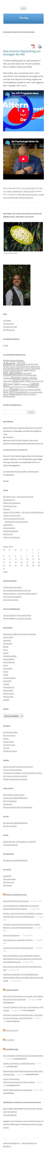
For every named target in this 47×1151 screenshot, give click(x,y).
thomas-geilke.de (9, 1115)
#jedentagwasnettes (13, 360)
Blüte (5, 368)
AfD (19, 194)
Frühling (7, 378)
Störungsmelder (9, 879)
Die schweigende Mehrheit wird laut (17, 590)
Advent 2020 (14, 363)
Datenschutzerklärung (11, 503)
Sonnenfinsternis (35, 392)
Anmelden (7, 320)
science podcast (11, 990)
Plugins (6, 738)
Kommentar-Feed (10, 327)
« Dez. (5, 571)
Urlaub (5, 394)
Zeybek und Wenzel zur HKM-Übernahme (19, 1063)
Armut (6, 366)
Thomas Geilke (8, 615)
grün (16, 381)
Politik (8, 191)
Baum (28, 366)
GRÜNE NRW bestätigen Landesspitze (17, 1090)
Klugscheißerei (8, 659)
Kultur (5, 665)
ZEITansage (7, 885)
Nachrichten (8, 525)
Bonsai (5, 646)
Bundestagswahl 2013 (15, 368)
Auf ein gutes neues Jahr (12, 587)
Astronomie (20, 366)
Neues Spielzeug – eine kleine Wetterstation (20, 593)
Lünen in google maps (11, 515)
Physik (13, 389)
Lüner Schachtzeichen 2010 (13, 518)
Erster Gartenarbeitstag (12, 596)
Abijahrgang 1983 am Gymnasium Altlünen (19, 634)
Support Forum (9, 745)
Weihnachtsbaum (30, 394)
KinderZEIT (7, 876)
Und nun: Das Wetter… (12, 537)
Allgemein (7, 640)
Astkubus (12, 367)
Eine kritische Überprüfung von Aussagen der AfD (22, 52)
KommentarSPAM (24, 615)
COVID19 (6, 370)
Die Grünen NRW (11, 1049)
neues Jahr (14, 387)
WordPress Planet (10, 751)
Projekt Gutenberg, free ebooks (15, 779)
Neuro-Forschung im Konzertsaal (16, 901)
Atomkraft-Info (9, 500)
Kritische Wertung (26, 197)
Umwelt (6, 684)
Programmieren (9, 678)
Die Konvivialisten (10, 801)
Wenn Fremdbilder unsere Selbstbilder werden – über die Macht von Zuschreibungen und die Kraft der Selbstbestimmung (22, 958)
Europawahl (26, 373)
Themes (6, 748)
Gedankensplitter (10, 656)
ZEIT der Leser (8, 882)
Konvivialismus (9, 662)
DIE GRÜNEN (12, 373)
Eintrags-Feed (8, 323)
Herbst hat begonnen (11, 935)
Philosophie (7, 668)
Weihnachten (15, 394)
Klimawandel (13, 197)
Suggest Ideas (8, 741)
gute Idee (25, 380)
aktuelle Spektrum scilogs (16, 895)
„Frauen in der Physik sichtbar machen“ (18, 948)
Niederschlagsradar (10, 531)
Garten (16, 378)
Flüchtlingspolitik (30, 375)
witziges (6, 700)
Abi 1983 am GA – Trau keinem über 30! (18, 497)
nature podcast (9, 528)
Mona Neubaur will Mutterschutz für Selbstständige (23, 1055)
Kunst (10, 384)
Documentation (9, 735)
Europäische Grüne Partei (13, 375)
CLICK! (5, 345)
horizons (6, 509)
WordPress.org (9, 330)
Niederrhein (22, 387)
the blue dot (8, 534)
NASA (6, 386)
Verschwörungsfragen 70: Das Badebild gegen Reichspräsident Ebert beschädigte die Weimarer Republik (23, 977)
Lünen (34, 383)
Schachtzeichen (21, 392)
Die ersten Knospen (10, 600)
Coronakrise (35, 368)
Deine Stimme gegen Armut (23, 370)
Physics (6, 390)
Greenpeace (7, 381)
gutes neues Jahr (37, 381)
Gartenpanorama (10, 506)
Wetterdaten (8, 690)
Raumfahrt (7, 681)
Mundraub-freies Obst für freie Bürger (17, 807)
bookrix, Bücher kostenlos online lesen (18, 766)
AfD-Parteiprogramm (30, 194)
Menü (23, 8)
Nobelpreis (32, 386)
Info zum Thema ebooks (12, 770)
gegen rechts (29, 378)
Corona (27, 368)
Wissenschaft (29, 191)
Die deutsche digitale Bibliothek (15, 798)
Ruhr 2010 (8, 391)
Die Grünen (9, 1040)
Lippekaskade (24, 384)
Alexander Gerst (32, 364)
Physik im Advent (26, 389)
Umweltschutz (17, 191)
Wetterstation (8, 693)
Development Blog (10, 732)
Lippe (17, 384)
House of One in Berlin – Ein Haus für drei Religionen (23, 512)
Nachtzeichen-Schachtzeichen (16, 522)
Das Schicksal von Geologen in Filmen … (18, 940)
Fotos (5, 650)
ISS (5, 384)
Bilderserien (35, 366)
